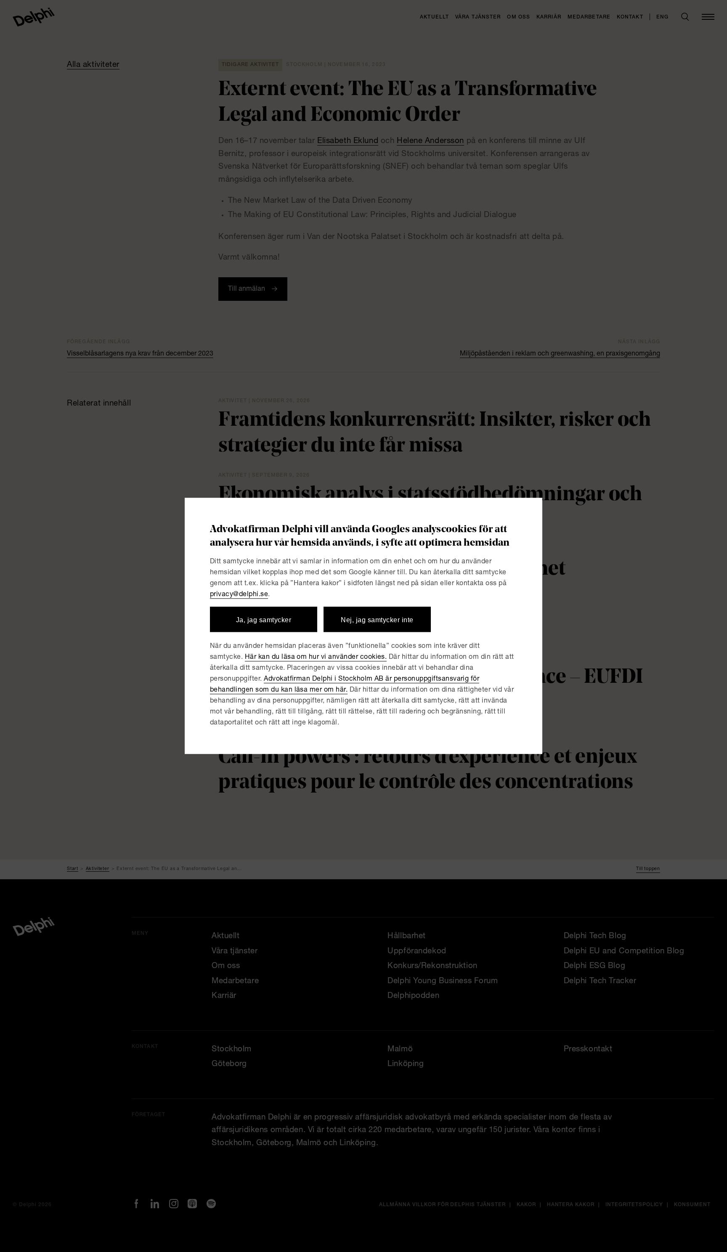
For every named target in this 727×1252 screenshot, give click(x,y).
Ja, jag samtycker (263, 619)
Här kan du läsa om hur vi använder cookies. (316, 658)
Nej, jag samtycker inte (377, 619)
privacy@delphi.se (239, 595)
